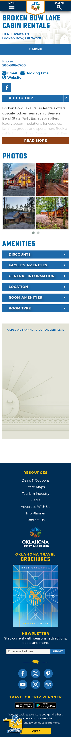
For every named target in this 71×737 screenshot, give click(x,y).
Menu (11, 3)
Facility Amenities (28, 265)
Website (14, 78)
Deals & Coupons (36, 480)
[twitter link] (35, 673)
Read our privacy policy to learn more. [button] (35, 722)
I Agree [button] (35, 731)
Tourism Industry (35, 494)
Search (59, 3)
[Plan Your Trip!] (13, 724)
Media (35, 500)
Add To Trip (21, 98)
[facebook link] (22, 673)
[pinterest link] (48, 673)
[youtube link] (22, 684)
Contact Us (36, 520)
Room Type (20, 308)
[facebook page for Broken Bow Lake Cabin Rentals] (6, 87)
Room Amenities (25, 298)
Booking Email (37, 73)
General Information (32, 276)
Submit (57, 651)
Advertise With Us (35, 507)
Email (12, 73)
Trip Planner (35, 513)
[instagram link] (35, 684)
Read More (35, 141)
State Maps (35, 487)
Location (18, 287)
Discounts (20, 254)
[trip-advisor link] (48, 684)
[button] (12, 6)
